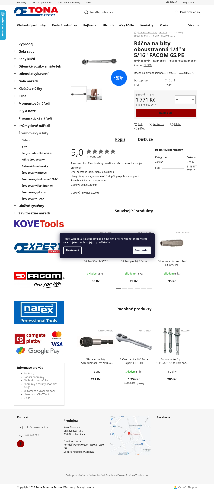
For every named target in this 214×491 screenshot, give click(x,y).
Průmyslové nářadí (34, 126)
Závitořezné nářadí (34, 213)
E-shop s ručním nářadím (81, 475)
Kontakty (21, 2)
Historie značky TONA (36, 394)
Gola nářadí (28, 81)
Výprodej (26, 44)
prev (73, 258)
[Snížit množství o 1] (177, 100)
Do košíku (165, 113)
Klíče (22, 96)
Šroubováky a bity (33, 133)
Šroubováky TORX (33, 198)
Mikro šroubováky (33, 159)
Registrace (188, 2)
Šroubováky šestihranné (37, 185)
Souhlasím (141, 250)
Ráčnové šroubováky (35, 166)
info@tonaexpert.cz (36, 427)
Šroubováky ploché (34, 192)
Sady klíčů (27, 59)
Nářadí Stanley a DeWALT (112, 475)
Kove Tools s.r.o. (138, 475)
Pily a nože (27, 111)
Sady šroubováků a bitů (37, 153)
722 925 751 (32, 434)
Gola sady (26, 51)
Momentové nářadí (34, 103)
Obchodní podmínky (69, 2)
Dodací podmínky (42, 2)
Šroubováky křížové (34, 172)
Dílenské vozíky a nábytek (40, 66)
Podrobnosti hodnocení (183, 60)
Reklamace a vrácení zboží (39, 391)
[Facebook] (20, 443)
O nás (26, 398)
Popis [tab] (120, 139)
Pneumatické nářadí (35, 118)
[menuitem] (31, 25)
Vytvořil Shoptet (187, 487)
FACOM (148, 65)
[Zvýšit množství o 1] (193, 100)
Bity (24, 146)
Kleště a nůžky (30, 88)
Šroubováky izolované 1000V (39, 179)
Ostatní (26, 140)
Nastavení (72, 250)
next (194, 258)
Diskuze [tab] (145, 139)
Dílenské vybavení (33, 73)
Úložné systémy (31, 206)
